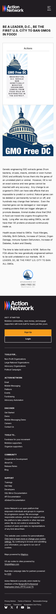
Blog (6, 470)
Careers (8, 423)
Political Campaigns (13, 369)
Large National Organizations (17, 362)
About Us (8, 463)
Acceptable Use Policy (32, 605)
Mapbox (24, 554)
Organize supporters (13, 446)
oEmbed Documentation (15, 500)
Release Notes (11, 466)
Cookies (8, 605)
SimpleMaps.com (12, 564)
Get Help (8, 486)
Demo (7, 416)
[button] (49, 9)
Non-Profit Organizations (15, 359)
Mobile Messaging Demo (15, 420)
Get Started (9, 412)
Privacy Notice (10, 601)
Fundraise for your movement (17, 439)
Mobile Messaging (12, 386)
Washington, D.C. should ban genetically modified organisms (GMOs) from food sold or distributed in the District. (17, 86)
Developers (10, 489)
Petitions (8, 389)
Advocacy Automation (14, 400)
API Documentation (13, 497)
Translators (17, 605)
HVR (9, 574)
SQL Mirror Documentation (16, 493)
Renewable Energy (40, 601)
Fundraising (9, 396)
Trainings (8, 482)
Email (7, 382)
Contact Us (9, 427)
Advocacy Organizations (15, 366)
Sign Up (28, 332)
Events (7, 393)
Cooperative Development (16, 459)
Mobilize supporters (13, 443)
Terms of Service (24, 601)
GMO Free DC (28, 284)
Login (28, 339)
